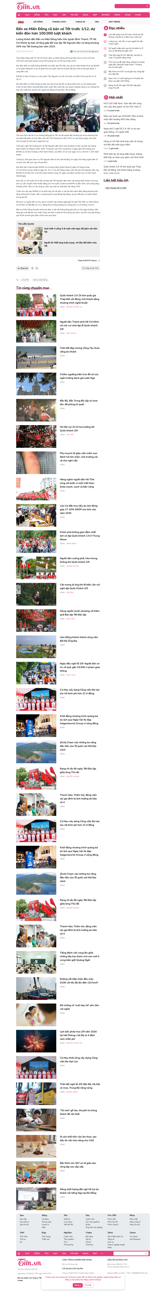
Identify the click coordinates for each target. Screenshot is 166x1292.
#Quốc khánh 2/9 (74, 1043)
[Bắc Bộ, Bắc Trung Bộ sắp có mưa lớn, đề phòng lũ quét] (36, 410)
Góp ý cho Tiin (92, 268)
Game (138, 15)
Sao (27, 15)
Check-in (80, 22)
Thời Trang (46, 1236)
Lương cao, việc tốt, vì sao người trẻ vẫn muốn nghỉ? (126, 42)
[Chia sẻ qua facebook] (32, 268)
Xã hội (88, 1242)
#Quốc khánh (72, 566)
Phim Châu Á (113, 1224)
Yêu (46, 15)
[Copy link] (37, 268)
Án (21, 1242)
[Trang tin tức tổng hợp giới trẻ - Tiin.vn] (28, 6)
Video (117, 15)
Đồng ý (77, 1285)
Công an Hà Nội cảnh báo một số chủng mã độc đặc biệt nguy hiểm (123, 143)
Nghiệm (105, 15)
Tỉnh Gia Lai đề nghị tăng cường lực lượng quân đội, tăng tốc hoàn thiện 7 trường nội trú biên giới (126, 64)
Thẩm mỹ (46, 1239)
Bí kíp (88, 1224)
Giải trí (88, 1239)
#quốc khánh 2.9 (74, 307)
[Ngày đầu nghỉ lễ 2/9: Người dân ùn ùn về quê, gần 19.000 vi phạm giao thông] (36, 673)
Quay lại (24, 268)
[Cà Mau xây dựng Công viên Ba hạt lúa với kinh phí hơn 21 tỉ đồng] (36, 699)
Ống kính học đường (94, 1227)
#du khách (71, 333)
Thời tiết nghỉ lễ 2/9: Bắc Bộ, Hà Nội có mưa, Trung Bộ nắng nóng (125, 56)
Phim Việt (112, 1219)
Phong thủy (68, 1244)
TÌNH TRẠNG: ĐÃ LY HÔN (115, 188)
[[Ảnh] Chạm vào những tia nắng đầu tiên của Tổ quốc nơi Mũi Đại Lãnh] (36, 752)
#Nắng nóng (72, 1092)
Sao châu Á (24, 1222)
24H (64, 15)
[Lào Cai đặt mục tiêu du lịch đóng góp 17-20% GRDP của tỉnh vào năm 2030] (36, 515)
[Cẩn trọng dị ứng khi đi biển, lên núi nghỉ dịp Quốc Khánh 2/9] (36, 594)
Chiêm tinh (68, 1236)
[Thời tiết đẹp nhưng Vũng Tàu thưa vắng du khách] (36, 357)
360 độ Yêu (68, 1224)
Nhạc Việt (134, 1219)
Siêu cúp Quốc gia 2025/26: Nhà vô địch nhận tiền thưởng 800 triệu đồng (123, 118)
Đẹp (95, 15)
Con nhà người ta (93, 1222)
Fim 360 (74, 15)
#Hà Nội (70, 435)
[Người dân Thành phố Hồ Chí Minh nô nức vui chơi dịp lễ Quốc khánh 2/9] (36, 331)
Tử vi (66, 1242)
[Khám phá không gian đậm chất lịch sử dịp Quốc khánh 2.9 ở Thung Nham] (36, 541)
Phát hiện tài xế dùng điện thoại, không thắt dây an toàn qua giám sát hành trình (124, 156)
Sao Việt (23, 1219)
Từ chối (88, 1285)
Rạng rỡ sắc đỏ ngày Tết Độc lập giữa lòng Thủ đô (124, 86)
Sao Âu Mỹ (24, 1224)
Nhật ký (67, 1219)
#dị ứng (69, 592)
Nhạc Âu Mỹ (135, 1224)
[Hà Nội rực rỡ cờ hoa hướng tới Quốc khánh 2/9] (36, 436)
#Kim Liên (70, 619)
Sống (37, 15)
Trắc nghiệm (69, 1239)
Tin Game (134, 1236)
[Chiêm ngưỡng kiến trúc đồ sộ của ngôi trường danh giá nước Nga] (36, 384)
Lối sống (38, 22)
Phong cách (59, 22)
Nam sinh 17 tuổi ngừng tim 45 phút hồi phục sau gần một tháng (126, 79)
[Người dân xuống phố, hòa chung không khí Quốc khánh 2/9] (36, 568)
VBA (97, 22)
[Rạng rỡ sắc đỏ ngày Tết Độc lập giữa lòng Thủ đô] (36, 778)
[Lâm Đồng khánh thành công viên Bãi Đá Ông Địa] (36, 646)
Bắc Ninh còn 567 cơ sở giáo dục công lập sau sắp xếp (126, 72)
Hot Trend (114, 22)
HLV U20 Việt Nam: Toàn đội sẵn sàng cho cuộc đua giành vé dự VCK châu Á (123, 105)
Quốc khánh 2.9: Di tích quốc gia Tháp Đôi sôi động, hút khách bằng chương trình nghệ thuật (122, 170)
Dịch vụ (111, 1242)
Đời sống (89, 1236)
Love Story (68, 1222)
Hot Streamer (135, 1239)
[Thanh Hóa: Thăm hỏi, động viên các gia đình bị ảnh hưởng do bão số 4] (36, 804)
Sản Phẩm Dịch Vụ (115, 1236)
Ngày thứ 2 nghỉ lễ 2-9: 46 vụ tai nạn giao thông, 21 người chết (122, 130)
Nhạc (85, 15)
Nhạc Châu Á (135, 1222)
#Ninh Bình (71, 543)
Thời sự (23, 1239)
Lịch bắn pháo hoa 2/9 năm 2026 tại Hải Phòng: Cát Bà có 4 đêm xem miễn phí (126, 35)
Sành (128, 15)
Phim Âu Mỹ (113, 1222)
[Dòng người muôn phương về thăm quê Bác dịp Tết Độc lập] (36, 620)
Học (55, 15)
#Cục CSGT (71, 675)
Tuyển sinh (90, 1219)
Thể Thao (24, 1236)
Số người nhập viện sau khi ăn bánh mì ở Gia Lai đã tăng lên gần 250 (126, 49)
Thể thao (89, 1244)
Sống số (111, 1239)
